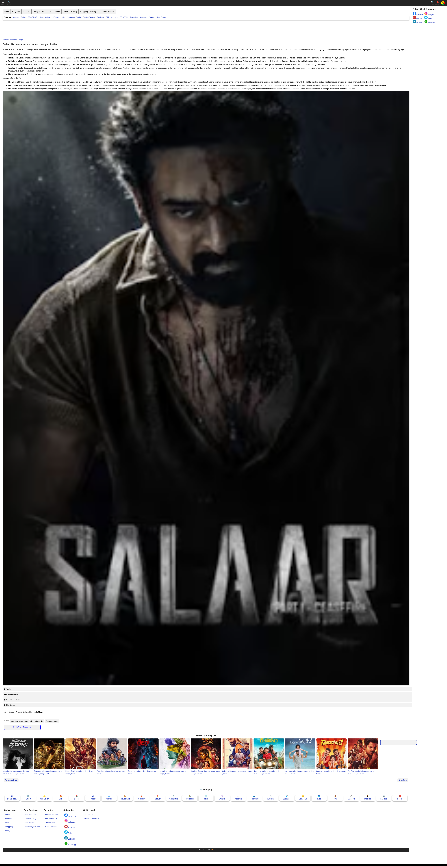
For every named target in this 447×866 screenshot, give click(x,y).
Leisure (66, 12)
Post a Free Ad (50, 819)
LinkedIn (71, 839)
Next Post (403, 780)
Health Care (47, 12)
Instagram (72, 822)
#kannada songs (52, 721)
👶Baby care (303, 797)
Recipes (100, 17)
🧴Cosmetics (173, 797)
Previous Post (11, 780)
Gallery (93, 12)
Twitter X (431, 19)
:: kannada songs (15, 40)
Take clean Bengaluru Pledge (142, 17)
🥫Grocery (141, 797)
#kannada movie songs (19, 721)
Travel (6, 12)
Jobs (63, 17)
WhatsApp (72, 845)
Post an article (30, 815)
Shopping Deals (74, 17)
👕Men (206, 797)
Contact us (88, 815)
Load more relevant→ (398, 742)
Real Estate (161, 17)
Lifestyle (36, 12)
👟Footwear (254, 797)
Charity (74, 12)
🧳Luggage (286, 797)
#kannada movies (36, 721)
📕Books (400, 797)
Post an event (30, 823)
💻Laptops (383, 797)
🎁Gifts (61, 797)
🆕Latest (28, 797)
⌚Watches (270, 797)
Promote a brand (51, 815)
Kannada (26, 12)
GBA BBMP (32, 17)
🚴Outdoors (190, 797)
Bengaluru (16, 12)
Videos (16, 17)
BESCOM (124, 17)
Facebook (72, 816)
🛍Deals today (12, 797)
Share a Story (30, 819)
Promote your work (32, 827)
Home (5, 40)
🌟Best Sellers (44, 797)
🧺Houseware (125, 797)
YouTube (71, 828)
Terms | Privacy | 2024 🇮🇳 (206, 850)
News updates (45, 17)
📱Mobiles (367, 797)
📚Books (76, 797)
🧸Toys (335, 797)
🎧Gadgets (351, 797)
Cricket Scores (89, 17)
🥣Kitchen (109, 797)
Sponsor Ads (49, 823)
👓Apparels (238, 797)
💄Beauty (158, 797)
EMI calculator (112, 17)
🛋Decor (92, 797)
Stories (57, 12)
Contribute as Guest (107, 12)
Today (23, 17)
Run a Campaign (51, 827)
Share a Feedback (91, 819)
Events (56, 17)
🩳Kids (319, 797)
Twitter (70, 833)
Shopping (84, 12)
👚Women (222, 797)
